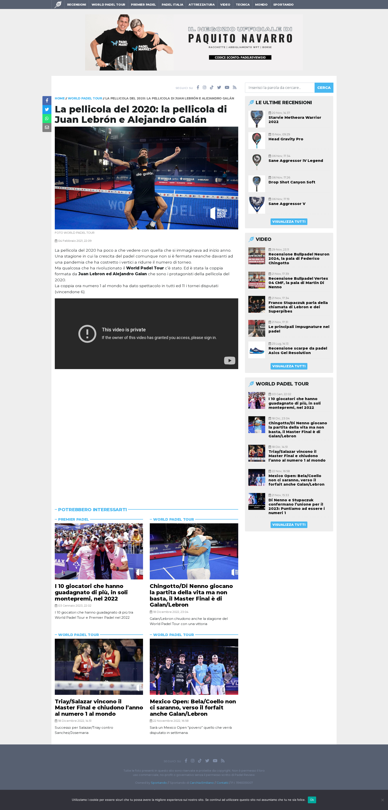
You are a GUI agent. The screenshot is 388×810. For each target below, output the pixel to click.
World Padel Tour (108, 4)
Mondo (261, 4)
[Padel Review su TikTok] (212, 87)
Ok (312, 799)
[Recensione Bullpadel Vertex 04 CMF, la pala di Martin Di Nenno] (256, 280)
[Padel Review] (58, 4)
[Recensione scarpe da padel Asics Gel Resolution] (256, 349)
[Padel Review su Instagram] (204, 87)
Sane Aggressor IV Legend (296, 160)
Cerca (324, 88)
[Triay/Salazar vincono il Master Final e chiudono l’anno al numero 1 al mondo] (99, 667)
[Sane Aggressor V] (256, 205)
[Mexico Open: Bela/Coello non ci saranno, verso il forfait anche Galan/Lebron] (194, 667)
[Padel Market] (194, 42)
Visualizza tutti (289, 222)
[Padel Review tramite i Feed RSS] (234, 87)
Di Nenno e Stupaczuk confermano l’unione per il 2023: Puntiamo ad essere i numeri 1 (297, 506)
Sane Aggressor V (287, 204)
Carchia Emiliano (202, 782)
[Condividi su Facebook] (46, 100)
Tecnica (242, 4)
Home (60, 98)
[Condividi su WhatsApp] (46, 118)
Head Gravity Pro (286, 139)
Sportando (283, 4)
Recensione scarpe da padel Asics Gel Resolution (298, 350)
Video (225, 4)
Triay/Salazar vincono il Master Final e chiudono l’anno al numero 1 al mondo (99, 707)
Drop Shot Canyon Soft (292, 182)
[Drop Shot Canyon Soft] (256, 183)
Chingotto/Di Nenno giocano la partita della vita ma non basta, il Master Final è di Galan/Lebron (191, 595)
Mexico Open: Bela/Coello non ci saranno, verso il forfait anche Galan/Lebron (193, 707)
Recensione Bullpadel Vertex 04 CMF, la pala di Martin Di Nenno (298, 282)
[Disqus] (146, 431)
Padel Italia (172, 4)
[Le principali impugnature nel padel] (256, 328)
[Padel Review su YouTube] (227, 87)
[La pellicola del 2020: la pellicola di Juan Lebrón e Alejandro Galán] (146, 178)
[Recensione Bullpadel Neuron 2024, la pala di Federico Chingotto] (256, 255)
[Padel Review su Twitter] (219, 87)
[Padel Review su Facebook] (198, 87)
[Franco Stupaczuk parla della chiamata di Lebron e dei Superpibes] (256, 304)
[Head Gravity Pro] (256, 140)
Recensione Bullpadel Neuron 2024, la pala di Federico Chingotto (299, 258)
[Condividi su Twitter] (46, 109)
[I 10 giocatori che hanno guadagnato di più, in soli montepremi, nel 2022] (99, 551)
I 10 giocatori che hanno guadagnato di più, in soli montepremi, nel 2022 (91, 592)
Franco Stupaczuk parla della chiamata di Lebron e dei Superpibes (298, 307)
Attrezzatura (201, 4)
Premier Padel (143, 4)
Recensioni (76, 4)
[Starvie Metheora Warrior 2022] (256, 119)
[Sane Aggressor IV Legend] (256, 162)
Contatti (222, 782)
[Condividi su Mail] (46, 127)
